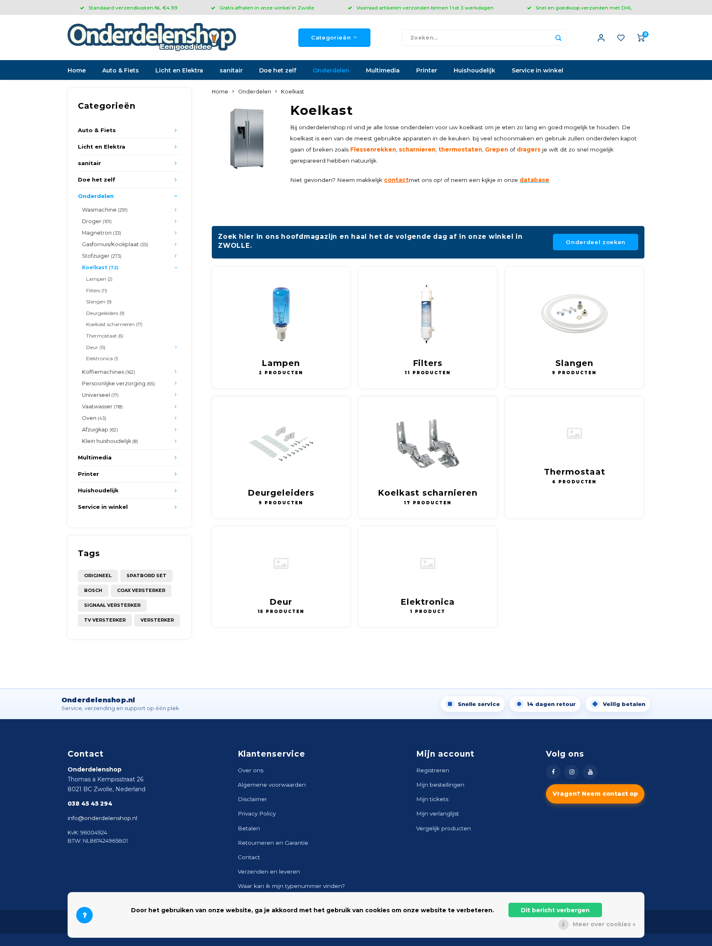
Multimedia (383, 70)
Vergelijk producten (443, 828)
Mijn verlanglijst (437, 813)
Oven (94, 418)
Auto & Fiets (120, 70)
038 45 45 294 (90, 803)
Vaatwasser (102, 406)
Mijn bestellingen (440, 784)
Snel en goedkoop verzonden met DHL (584, 8)
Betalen (249, 828)
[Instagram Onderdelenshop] (571, 772)
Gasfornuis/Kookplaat (115, 244)
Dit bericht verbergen (555, 910)
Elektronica (102, 358)
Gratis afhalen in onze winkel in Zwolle (267, 8)
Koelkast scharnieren (114, 324)
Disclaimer (252, 799)
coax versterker (141, 590)
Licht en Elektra (179, 70)
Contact (249, 857)
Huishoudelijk (474, 70)
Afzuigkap (100, 429)
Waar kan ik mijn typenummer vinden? (291, 886)
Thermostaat (104, 336)
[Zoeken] (558, 37)
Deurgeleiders (105, 313)
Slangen (99, 301)
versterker (157, 620)
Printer (426, 70)
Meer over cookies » (604, 924)
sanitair (231, 70)
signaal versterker (112, 605)
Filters (96, 290)
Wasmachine (105, 210)
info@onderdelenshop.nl (102, 818)
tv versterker (105, 620)
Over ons (250, 770)
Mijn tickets (432, 799)
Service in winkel (537, 70)
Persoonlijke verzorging (118, 383)
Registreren (432, 770)
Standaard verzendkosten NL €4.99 (133, 8)
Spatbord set (146, 575)
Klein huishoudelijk (110, 441)
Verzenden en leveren (269, 871)
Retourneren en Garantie (273, 842)
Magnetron (101, 233)
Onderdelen (331, 70)
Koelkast (100, 267)
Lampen (99, 279)
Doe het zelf (277, 70)
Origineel (98, 575)
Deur (95, 347)
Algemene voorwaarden (272, 784)
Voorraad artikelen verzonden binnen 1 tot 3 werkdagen (425, 8)
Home (77, 70)
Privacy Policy (257, 813)
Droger (97, 221)
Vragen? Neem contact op (595, 793)
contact (396, 180)
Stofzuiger (102, 256)
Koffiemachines (108, 372)
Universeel (100, 395)
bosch (93, 590)
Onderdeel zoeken (595, 242)
